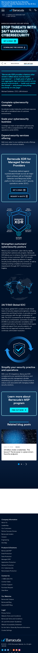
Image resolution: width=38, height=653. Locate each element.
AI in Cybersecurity (7, 568)
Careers (4, 537)
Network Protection (7, 565)
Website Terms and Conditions (11, 616)
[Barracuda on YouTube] (17, 650)
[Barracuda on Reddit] (14, 650)
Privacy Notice (6, 613)
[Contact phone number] (35, 11)
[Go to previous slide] (2, 63)
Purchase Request (7, 587)
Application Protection (8, 562)
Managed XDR (6, 559)
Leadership (4, 525)
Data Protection (6, 556)
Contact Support (6, 584)
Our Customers (6, 528)
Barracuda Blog (6, 602)
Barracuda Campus (7, 599)
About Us (4, 522)
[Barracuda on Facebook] (8, 650)
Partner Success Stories (9, 531)
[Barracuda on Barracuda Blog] (2, 650)
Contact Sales (6, 581)
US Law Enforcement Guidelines (11, 621)
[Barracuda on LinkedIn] (5, 650)
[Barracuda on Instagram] (19, 650)
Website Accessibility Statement (11, 624)
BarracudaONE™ (6, 551)
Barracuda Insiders (7, 534)
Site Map (4, 543)
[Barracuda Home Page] (16, 10)
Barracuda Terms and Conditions (11, 619)
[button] (30, 10)
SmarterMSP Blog (6, 605)
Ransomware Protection (9, 571)
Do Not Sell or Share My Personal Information (15, 627)
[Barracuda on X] (11, 650)
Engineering (5, 540)
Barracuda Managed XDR (16, 15)
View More (4, 590)
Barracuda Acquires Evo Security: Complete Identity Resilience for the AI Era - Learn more (18, 4)
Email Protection (6, 553)
